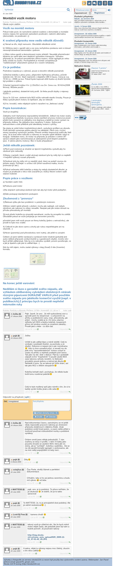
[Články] (105, 3)
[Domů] (89, 3)
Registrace (99, 13)
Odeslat (52, 417)
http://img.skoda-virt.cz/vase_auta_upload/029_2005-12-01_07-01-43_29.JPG (46, 537)
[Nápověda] (110, 3)
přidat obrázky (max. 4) (46, 413)
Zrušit (39, 417)
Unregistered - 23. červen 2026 (85, 43)
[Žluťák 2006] (82, 90)
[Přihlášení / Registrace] (84, 3)
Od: (6, 401)
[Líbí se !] (59, 22)
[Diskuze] (94, 3)
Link (35, 329)
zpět (27, 397)
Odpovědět (64, 329)
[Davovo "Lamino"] (82, 74)
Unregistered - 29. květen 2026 (85, 34)
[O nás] (100, 3)
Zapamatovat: (81, 13)
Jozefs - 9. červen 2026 (82, 26)
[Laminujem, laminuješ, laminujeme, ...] (82, 106)
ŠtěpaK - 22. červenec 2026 (84, 19)
